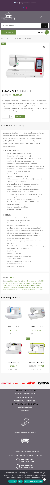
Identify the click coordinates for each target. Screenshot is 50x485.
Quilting (6, 287)
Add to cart (19, 116)
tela (37, 287)
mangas (15, 283)
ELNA (12, 277)
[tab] (7, 126)
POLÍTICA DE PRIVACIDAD (25, 393)
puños (38, 285)
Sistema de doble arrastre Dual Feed (22, 287)
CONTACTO (25, 411)
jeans (10, 283)
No (20, 481)
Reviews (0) (19, 126)
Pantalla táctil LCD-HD (18, 285)
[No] (47, 477)
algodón (10, 281)
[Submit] (44, 25)
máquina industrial (26, 283)
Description (6, 126)
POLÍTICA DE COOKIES (25, 397)
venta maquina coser (35, 290)
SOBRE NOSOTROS (25, 407)
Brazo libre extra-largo (30, 281)
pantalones (31, 285)
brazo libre (17, 281)
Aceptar (12, 481)
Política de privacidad (33, 481)
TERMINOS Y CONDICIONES (24, 401)
